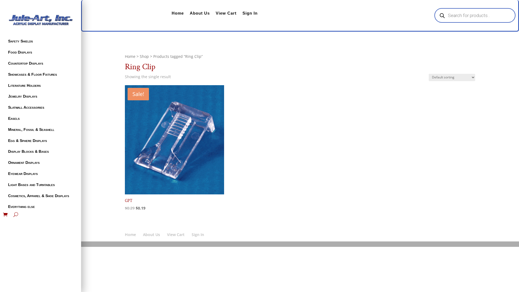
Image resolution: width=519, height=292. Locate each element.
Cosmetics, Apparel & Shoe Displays (38, 196)
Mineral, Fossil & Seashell (31, 129)
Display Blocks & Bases (28, 151)
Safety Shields (20, 41)
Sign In (250, 13)
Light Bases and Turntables (31, 184)
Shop (144, 56)
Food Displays (20, 52)
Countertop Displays (25, 63)
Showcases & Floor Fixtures (32, 74)
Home (178, 13)
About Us (200, 13)
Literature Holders (24, 85)
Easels (14, 118)
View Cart (226, 13)
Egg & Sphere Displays (27, 140)
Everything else (21, 206)
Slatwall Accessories (26, 107)
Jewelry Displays (22, 96)
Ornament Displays (24, 162)
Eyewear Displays (23, 173)
